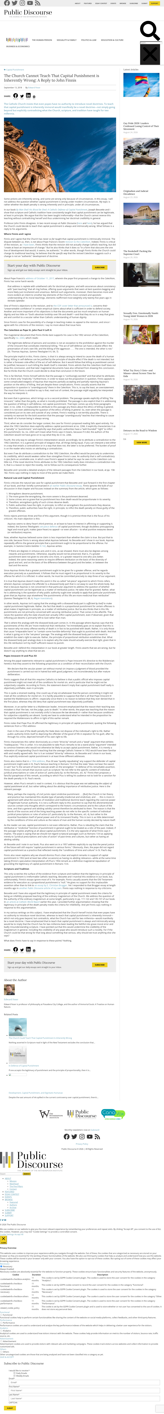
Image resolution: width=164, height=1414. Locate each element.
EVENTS (113, 3)
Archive (13, 1207)
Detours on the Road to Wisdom (140, 430)
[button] (150, 31)
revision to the (77, 241)
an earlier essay (66, 485)
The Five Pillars (16, 1186)
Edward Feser (34, 87)
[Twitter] (15, 3)
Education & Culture (112, 40)
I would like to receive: (19, 1370)
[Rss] (38, 3)
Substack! (95, 1130)
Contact (13, 1189)
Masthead (14, 1183)
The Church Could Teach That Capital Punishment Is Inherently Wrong (40, 1038)
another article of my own (40, 888)
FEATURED (88, 3)
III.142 (43, 546)
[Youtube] (30, 3)
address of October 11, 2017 (40, 278)
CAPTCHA (13, 1402)
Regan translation (43, 598)
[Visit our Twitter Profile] (3, 1220)
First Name (14, 1386)
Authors (13, 1205)
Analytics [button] (4, 1328)
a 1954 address (37, 761)
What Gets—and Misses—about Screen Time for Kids (139, 373)
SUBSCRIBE (134, 3)
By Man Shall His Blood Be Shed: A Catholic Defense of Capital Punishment (51, 209)
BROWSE (123, 3)
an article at (23, 901)
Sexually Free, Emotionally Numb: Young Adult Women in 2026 (140, 314)
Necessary (7, 1266)
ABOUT (77, 3)
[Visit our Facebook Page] (0, 1220)
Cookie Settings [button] (7, 1234)
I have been (28, 244)
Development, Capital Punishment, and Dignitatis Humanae (36, 1093)
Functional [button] (4, 1312)
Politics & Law (88, 40)
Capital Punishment (15, 69)
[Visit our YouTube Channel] (5, 1220)
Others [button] (3, 1349)
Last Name (14, 1394)
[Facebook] (7, 3)
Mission (13, 1181)
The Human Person (42, 40)
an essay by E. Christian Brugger (51, 885)
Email (12, 1378)
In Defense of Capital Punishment (24, 1065)
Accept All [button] (19, 1234)
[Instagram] (22, 3)
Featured (14, 1202)
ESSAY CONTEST (101, 3)
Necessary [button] (4, 1263)
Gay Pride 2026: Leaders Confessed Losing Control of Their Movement (141, 126)
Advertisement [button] (6, 1338)
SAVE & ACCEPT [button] (7, 1357)
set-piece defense (49, 526)
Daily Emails (21, 1373)
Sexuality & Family (66, 40)
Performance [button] (6, 1320)
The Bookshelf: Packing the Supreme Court (137, 252)
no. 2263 (20, 337)
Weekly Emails (22, 1376)
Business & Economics (18, 46)
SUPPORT (154, 3)
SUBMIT (144, 3)
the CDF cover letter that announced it (72, 305)
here (79, 223)
